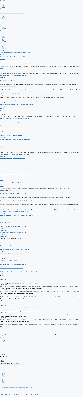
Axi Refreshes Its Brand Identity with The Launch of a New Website (13, 128)
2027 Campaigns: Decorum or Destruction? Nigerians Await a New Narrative (15, 211)
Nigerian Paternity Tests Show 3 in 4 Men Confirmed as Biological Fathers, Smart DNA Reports (18, 161)
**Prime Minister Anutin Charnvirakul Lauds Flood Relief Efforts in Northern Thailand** (18, 387)
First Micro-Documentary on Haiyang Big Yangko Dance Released (14, 277)
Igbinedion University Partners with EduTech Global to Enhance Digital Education (16, 104)
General (3, 16)
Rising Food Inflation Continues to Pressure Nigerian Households (13, 122)
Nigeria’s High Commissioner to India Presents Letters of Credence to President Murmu (19, 304)
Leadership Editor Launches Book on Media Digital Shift (11, 70)
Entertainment (3, 230)
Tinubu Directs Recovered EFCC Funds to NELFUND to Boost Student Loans (15, 182)
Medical (3, 26)
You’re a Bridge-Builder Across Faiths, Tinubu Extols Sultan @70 (14, 316)
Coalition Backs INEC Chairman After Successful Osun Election (12, 222)
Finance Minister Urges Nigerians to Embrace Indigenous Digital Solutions (16, 293)
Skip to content (2, 0)
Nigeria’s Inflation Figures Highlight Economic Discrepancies (12, 112)
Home (3, 5)
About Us (3, 6)
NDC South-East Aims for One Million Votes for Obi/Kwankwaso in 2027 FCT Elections (17, 218)
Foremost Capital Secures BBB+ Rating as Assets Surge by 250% (13, 56)
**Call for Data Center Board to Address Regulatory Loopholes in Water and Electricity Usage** (19, 394)
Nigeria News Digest (16, 363)
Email (1, 360)
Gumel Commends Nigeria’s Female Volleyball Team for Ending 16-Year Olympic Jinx (17, 149)
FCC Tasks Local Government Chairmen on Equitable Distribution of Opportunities (18, 311)
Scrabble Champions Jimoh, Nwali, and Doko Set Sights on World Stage (14, 154)
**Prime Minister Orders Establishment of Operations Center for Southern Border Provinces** (18, 349)
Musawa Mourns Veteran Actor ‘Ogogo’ (8, 86)
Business (3, 17)
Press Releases (4, 21)
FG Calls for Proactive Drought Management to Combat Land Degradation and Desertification (21, 288)
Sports (3, 20)
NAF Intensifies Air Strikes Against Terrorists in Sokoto (11, 135)
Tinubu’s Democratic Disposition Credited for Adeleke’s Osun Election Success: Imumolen (17, 200)
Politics (3, 18)
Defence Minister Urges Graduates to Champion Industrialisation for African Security (17, 142)
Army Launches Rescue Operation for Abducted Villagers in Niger (13, 75)
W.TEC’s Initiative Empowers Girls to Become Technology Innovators (13, 93)
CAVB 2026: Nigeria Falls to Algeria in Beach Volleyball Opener (12, 158)
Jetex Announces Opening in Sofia (6, 131)
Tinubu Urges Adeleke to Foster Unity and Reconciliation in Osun (13, 226)
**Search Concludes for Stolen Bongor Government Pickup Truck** (15, 321)
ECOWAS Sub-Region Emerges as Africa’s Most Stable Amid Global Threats (15, 52)
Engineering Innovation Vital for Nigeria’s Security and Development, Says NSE (16, 100)
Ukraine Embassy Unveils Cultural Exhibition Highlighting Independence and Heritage (19, 283)
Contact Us (3, 3)
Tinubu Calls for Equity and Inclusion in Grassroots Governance (14, 298)
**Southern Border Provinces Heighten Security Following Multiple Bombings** (16, 352)
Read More (1, 68)
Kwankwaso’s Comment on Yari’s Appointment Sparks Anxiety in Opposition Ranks (16, 215)
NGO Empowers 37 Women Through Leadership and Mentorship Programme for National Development (20, 63)
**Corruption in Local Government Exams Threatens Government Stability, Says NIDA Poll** (19, 390)
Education (3, 19)
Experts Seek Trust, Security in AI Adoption (8, 80)
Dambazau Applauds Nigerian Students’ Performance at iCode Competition (15, 61)
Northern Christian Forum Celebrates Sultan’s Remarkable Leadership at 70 (15, 139)
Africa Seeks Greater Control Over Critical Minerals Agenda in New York (14, 118)
